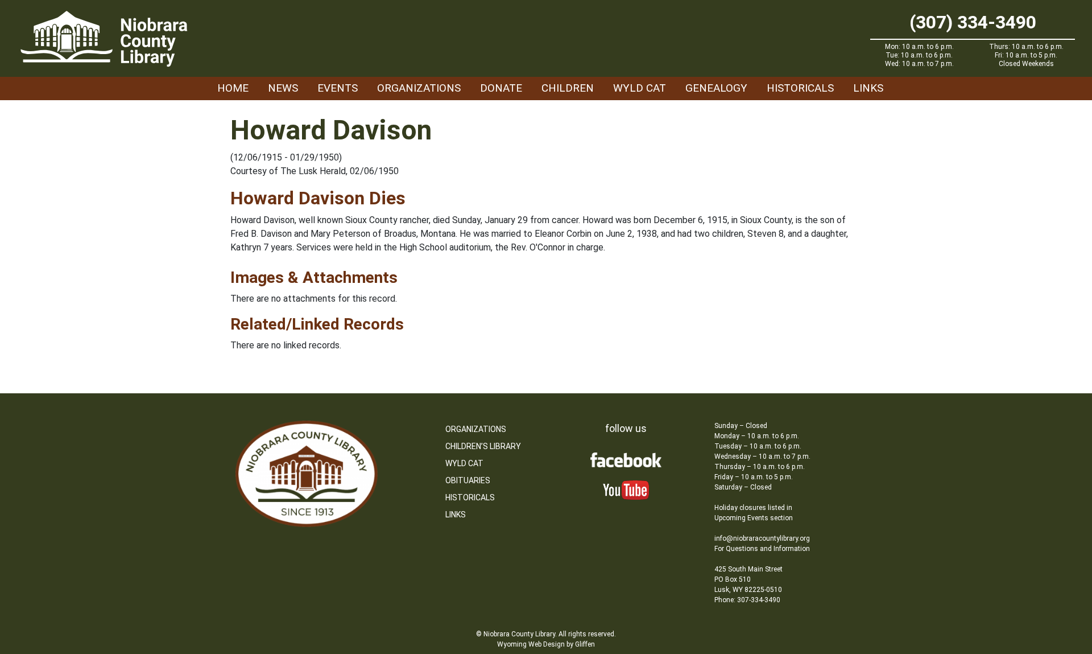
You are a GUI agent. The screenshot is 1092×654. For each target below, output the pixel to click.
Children (567, 87)
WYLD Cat (639, 87)
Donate (501, 87)
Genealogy (716, 87)
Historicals (800, 87)
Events (337, 87)
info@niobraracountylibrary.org (762, 538)
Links (868, 87)
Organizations (419, 87)
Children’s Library (483, 446)
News (283, 87)
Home (233, 87)
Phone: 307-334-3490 (747, 600)
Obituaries (467, 480)
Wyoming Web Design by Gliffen (546, 644)
